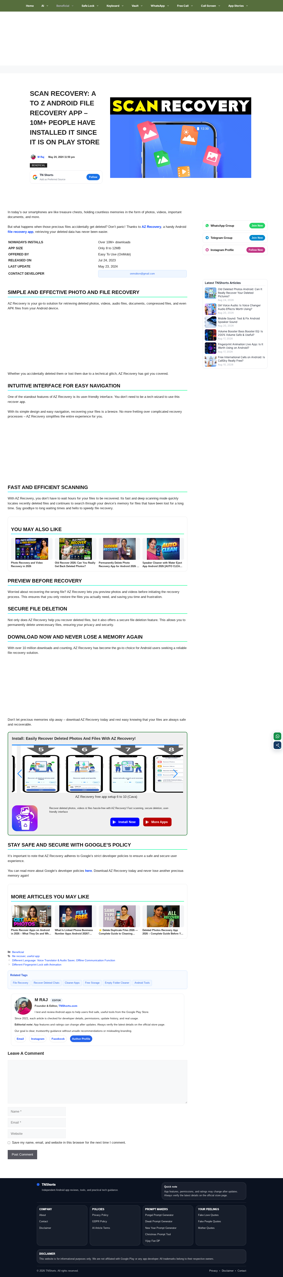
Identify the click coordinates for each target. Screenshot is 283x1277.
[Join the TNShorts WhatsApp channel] (277, 736)
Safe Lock (88, 5)
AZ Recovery (151, 227)
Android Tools (142, 982)
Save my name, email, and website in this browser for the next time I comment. (69, 1142)
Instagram (37, 1038)
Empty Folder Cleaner (117, 982)
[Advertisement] (115, 39)
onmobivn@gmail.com (142, 273)
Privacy (213, 1270)
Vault (135, 5)
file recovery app (20, 232)
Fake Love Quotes (208, 1215)
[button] (19, 774)
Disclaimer (45, 1227)
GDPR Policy (99, 1221)
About (42, 1215)
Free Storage (92, 982)
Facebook (58, 1038)
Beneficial (62, 5)
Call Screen (208, 5)
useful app (33, 956)
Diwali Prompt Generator (158, 1221)
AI (42, 5)
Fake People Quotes (209, 1221)
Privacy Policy (100, 1215)
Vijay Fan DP (152, 1240)
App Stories (236, 5)
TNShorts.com (68, 1005)
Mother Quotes (206, 1227)
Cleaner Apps (72, 982)
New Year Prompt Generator (160, 1227)
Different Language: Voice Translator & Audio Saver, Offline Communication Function (63, 960)
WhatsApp (158, 5)
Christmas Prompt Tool (158, 1234)
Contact (43, 1221)
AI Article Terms (101, 1227)
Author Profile (81, 1038)
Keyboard (113, 5)
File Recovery (20, 982)
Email (20, 1038)
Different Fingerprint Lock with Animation (36, 964)
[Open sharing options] (277, 745)
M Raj (41, 157)
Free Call (183, 5)
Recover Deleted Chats (46, 982)
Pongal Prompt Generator (159, 1215)
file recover (18, 956)
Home (30, 5)
